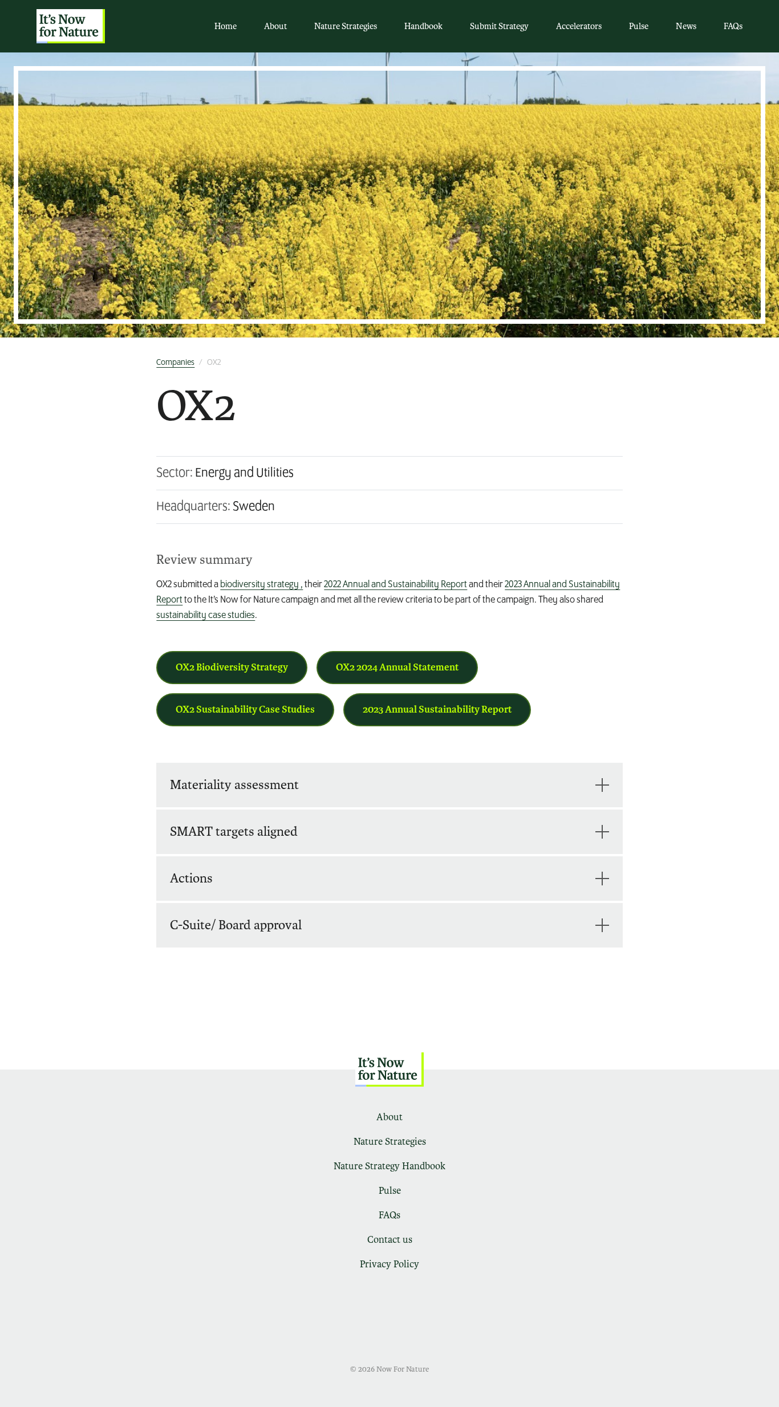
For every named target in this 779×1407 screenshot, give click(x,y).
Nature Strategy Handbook (389, 1166)
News (686, 26)
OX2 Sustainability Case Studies (245, 709)
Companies (175, 362)
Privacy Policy (389, 1264)
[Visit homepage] (70, 26)
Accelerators (579, 26)
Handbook (423, 26)
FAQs (733, 26)
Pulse (638, 26)
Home (225, 26)
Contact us (389, 1240)
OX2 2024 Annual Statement (397, 667)
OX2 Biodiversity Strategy (232, 667)
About (275, 26)
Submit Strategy (499, 26)
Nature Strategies (345, 26)
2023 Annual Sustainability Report (437, 709)
